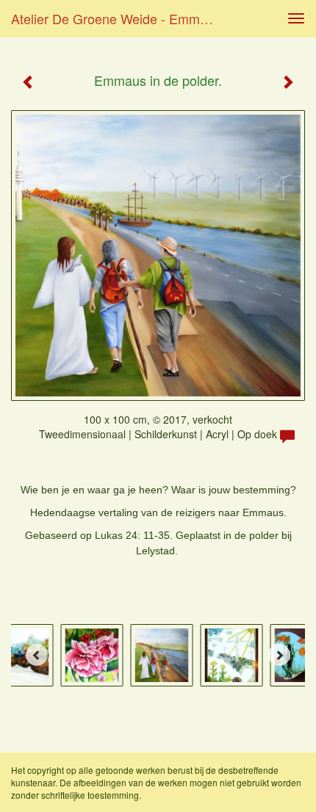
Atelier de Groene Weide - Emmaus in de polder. (120, 18)
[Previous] (37, 655)
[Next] (279, 655)
